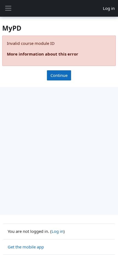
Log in (109, 8)
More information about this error (42, 54)
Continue (59, 75)
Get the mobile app (26, 247)
